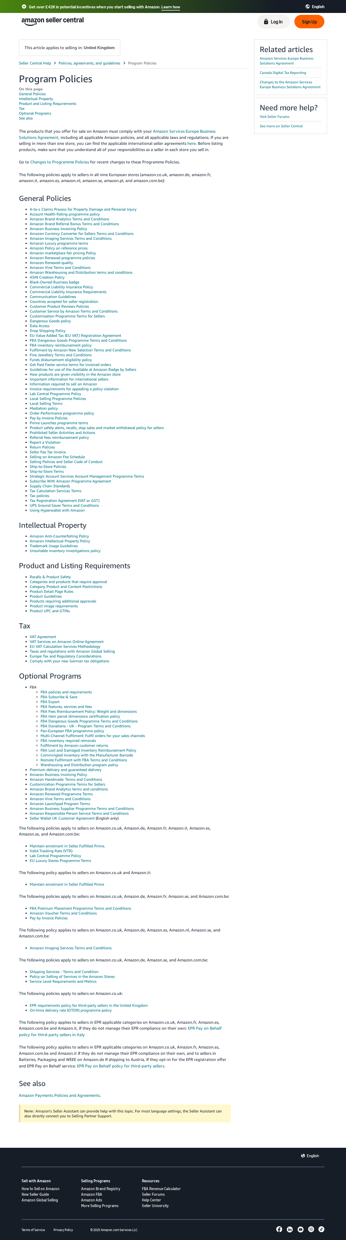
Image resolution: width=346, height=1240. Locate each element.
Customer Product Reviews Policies (59, 306)
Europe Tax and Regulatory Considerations (65, 656)
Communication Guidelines (53, 296)
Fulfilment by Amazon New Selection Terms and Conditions (80, 350)
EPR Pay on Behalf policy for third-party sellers (120, 1065)
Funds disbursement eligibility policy (61, 359)
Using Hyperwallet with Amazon (57, 510)
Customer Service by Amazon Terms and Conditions (74, 311)
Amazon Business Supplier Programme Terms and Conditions (82, 808)
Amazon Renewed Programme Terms (61, 794)
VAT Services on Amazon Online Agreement (67, 641)
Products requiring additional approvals (63, 601)
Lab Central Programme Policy (55, 393)
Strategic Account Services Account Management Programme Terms (87, 476)
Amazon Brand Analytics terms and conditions (69, 789)
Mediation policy (44, 408)
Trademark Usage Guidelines (54, 545)
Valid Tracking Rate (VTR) (51, 850)
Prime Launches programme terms (59, 422)
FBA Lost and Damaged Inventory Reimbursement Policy (88, 750)
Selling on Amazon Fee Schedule (57, 456)
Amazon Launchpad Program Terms (60, 803)
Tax (22, 108)
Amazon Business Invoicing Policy (58, 228)
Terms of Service (33, 1230)
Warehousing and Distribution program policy (79, 764)
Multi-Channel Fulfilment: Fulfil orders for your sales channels (93, 735)
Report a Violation (45, 442)
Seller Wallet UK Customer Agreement (62, 818)
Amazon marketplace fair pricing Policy (63, 253)
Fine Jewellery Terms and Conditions (61, 354)
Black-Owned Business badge (54, 282)
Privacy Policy (63, 1230)
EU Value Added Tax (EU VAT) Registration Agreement (75, 335)
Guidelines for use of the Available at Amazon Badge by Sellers (83, 369)
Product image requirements (54, 606)
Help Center (151, 1200)
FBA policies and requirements (66, 692)
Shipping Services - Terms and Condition (64, 971)
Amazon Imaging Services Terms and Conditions (71, 238)
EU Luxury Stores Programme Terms (60, 860)
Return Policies (42, 447)
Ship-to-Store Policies (48, 466)
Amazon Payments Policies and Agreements (59, 1095)
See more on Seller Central (281, 126)
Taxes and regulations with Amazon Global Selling (72, 651)
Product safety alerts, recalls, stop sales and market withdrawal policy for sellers (97, 427)
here (191, 143)
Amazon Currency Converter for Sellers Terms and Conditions (82, 233)
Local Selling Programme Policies (58, 398)
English (313, 1155)
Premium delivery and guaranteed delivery (65, 769)
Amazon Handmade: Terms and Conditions (66, 779)
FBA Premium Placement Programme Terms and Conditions (80, 908)
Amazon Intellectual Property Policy (60, 541)
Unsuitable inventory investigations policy (65, 550)
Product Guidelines (46, 596)
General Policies (32, 93)
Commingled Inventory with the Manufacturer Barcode (87, 755)
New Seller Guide (35, 1194)
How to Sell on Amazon (40, 1188)
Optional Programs (35, 113)
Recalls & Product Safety (50, 576)
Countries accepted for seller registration (64, 301)
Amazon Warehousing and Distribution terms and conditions (81, 272)
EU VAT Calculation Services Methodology (65, 646)
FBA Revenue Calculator (161, 1188)
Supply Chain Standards (50, 486)
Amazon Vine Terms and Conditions (60, 267)
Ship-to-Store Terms (47, 471)
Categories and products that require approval (68, 581)
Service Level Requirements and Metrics (63, 981)
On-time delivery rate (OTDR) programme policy (71, 1010)
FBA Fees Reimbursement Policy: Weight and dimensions (89, 711)
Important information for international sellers (69, 379)
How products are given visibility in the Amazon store (75, 374)
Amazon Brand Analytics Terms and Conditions (69, 219)
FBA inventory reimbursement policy (61, 345)
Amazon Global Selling (40, 1200)
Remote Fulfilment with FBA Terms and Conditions (84, 760)
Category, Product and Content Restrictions (66, 586)
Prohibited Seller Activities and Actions (62, 432)
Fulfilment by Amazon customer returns (74, 745)
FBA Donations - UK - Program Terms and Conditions (86, 726)
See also (26, 118)
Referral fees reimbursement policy (59, 437)
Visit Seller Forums (275, 116)
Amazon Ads (91, 1200)
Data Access (39, 325)
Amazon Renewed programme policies (62, 257)
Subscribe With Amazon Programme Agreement (70, 481)
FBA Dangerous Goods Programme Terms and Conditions (78, 340)
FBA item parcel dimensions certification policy (80, 716)
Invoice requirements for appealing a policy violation (74, 388)
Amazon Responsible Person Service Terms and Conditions (79, 813)
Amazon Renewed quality (51, 262)
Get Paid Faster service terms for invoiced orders (70, 364)
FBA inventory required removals (68, 740)
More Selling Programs (100, 1205)
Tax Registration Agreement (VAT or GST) (64, 500)
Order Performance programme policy (62, 413)
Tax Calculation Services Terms (55, 490)
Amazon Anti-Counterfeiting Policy (59, 536)
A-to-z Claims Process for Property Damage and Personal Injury (83, 209)
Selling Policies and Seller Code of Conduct (66, 461)
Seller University (155, 1205)
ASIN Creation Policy (47, 277)
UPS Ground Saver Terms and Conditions (64, 505)
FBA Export (50, 701)
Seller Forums (153, 1194)
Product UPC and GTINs (50, 610)
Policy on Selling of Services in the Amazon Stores (72, 976)
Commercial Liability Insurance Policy (61, 287)
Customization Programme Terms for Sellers (67, 784)
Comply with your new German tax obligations (69, 661)
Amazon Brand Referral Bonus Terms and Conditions (74, 223)
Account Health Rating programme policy (65, 214)
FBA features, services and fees (66, 706)
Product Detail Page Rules (51, 591)
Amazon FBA (91, 1194)
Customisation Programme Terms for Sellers (67, 316)
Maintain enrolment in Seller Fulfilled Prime (67, 846)
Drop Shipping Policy (47, 330)
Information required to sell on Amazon (63, 384)
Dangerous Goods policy (50, 320)
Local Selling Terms (46, 403)
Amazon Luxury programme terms (59, 243)
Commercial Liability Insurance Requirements (68, 291)
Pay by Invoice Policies (49, 418)
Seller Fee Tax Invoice (48, 452)
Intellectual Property (36, 98)
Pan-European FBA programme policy (72, 730)
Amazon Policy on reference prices (59, 248)
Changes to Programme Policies (59, 161)
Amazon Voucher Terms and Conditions (63, 913)
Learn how (170, 6)
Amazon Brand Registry (100, 1188)
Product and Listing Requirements (47, 103)
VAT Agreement (43, 636)
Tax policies (39, 495)
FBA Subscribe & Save (59, 696)
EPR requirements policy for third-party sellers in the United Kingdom (89, 1005)
